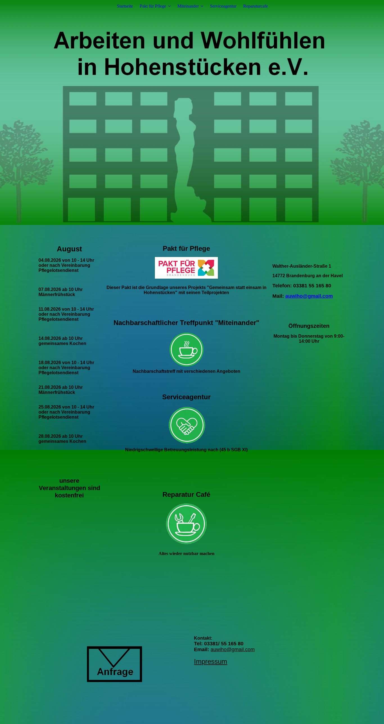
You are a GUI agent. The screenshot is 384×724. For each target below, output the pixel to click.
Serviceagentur (223, 6)
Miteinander (188, 6)
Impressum (210, 661)
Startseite (125, 6)
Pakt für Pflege (153, 6)
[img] (192, 112)
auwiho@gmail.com (309, 296)
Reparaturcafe (255, 6)
